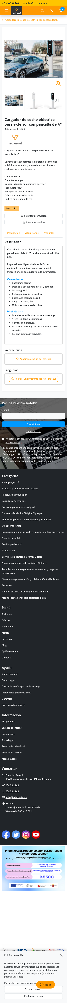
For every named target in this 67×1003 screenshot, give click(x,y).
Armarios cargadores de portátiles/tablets (24, 562)
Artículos (7, 614)
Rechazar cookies (33, 996)
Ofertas (6, 620)
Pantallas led (8, 550)
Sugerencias (8, 733)
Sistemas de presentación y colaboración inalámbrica (30, 579)
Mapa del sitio (9, 758)
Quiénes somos (10, 651)
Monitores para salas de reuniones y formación (26, 519)
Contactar (7, 657)
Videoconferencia (11, 525)
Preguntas (48, 232)
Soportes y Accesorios (13, 500)
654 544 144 (12, 2)
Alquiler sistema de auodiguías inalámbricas (25, 591)
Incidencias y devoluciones (16, 692)
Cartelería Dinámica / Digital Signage (22, 513)
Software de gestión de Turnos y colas (22, 556)
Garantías (7, 698)
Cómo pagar (8, 680)
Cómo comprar (10, 674)
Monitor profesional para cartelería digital (24, 597)
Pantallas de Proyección (14, 494)
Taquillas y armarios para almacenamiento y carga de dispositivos (30, 571)
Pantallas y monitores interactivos (20, 488)
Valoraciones (31, 232)
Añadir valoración (35, 222)
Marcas (5, 632)
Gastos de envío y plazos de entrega (21, 686)
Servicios (7, 585)
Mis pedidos (8, 721)
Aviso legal (8, 740)
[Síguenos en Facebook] (6, 834)
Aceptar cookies (33, 989)
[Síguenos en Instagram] (26, 834)
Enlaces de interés (11, 727)
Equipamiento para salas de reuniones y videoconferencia (33, 531)
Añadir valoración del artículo (35, 358)
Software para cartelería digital (18, 507)
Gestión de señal (11, 538)
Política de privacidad (13, 746)
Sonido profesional (12, 544)
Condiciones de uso (39, 438)
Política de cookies (12, 752)
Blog (4, 645)
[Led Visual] (15, 139)
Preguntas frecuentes (13, 705)
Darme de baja (33, 431)
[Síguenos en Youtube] (36, 834)
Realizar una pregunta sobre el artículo (35, 378)
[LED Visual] (16, 10)
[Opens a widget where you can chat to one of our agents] (45, 985)
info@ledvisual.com (37, 2)
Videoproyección (11, 482)
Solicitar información (35, 215)
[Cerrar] (61, 955)
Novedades (8, 626)
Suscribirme (33, 424)
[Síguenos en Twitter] (16, 834)
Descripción (13, 232)
